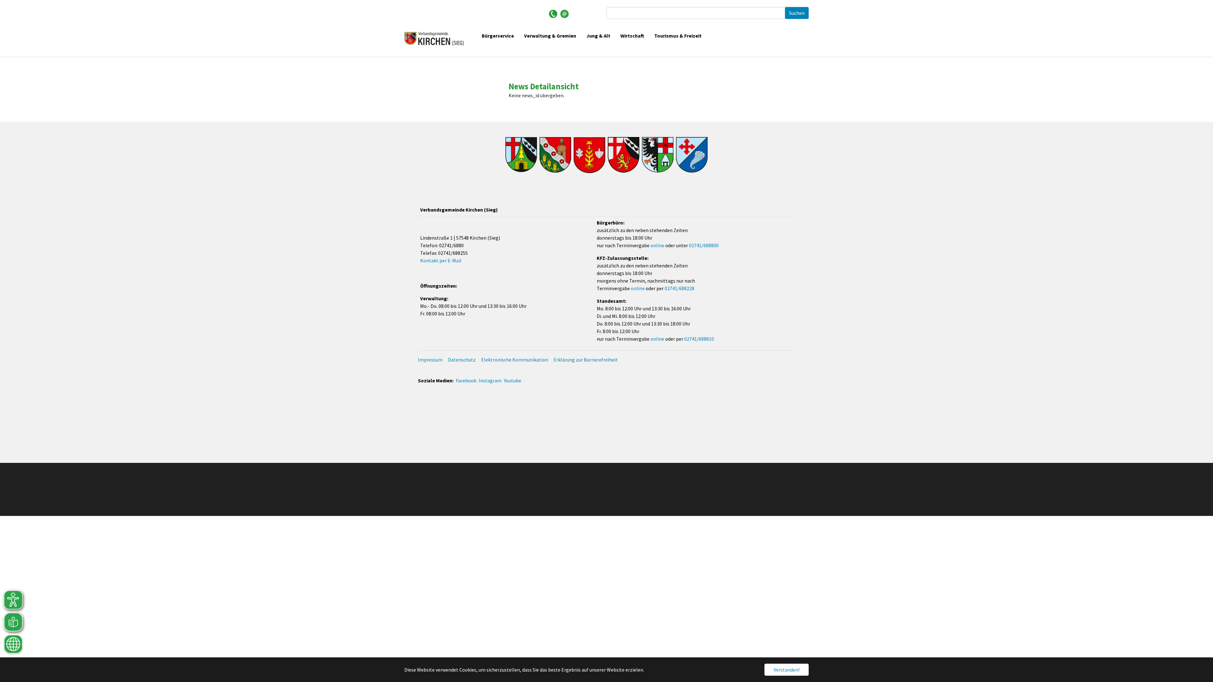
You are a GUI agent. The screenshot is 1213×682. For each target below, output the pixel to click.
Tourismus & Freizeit (678, 36)
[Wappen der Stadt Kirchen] (623, 155)
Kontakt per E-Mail (441, 260)
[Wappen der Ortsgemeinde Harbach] (589, 155)
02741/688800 (704, 245)
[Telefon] (553, 13)
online (657, 245)
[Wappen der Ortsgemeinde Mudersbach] (657, 155)
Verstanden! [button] (787, 670)
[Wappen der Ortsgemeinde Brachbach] (521, 154)
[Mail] (564, 13)
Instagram (490, 380)
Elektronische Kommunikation (514, 359)
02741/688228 (679, 288)
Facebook (466, 380)
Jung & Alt (598, 36)
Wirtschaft (632, 36)
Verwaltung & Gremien (550, 36)
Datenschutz (462, 359)
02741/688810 (699, 339)
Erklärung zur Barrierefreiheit (585, 359)
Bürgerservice (498, 36)
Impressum (430, 359)
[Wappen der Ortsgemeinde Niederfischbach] (692, 155)
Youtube (512, 380)
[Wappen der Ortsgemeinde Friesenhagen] (555, 155)
